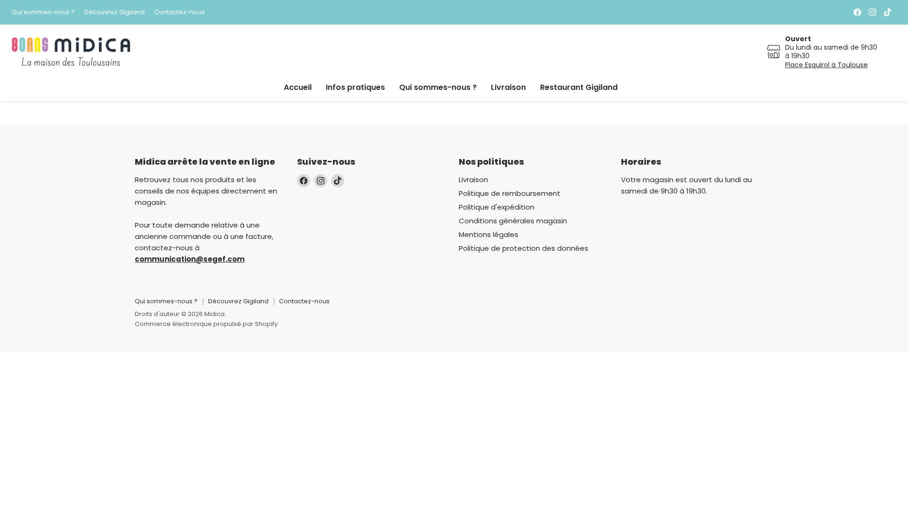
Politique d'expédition (496, 207)
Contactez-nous (179, 12)
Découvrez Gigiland (114, 12)
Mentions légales (488, 234)
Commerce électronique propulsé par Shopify (206, 323)
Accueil (298, 87)
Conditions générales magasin (513, 221)
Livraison (508, 87)
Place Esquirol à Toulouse (826, 65)
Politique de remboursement (509, 193)
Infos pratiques (355, 87)
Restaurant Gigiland (579, 87)
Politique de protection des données (523, 248)
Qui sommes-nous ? (43, 12)
